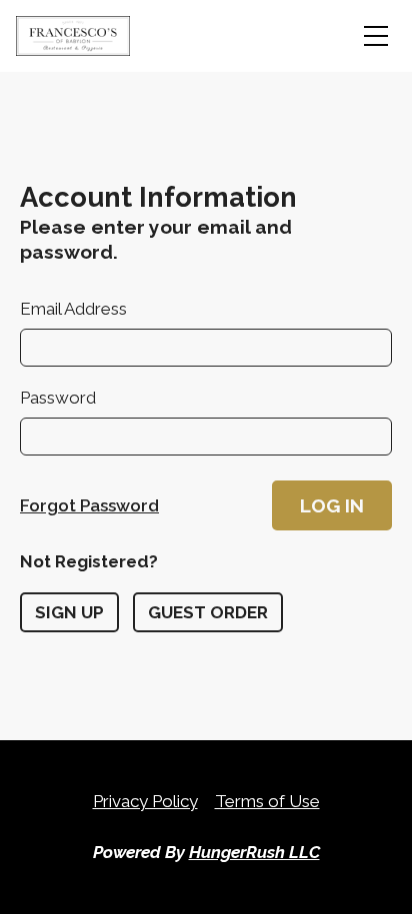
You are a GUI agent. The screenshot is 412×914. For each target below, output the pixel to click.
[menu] (376, 36)
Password (58, 398)
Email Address (73, 309)
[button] (332, 505)
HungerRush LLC (254, 852)
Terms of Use (267, 801)
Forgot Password (89, 505)
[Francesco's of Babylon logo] (73, 36)
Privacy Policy (145, 801)
